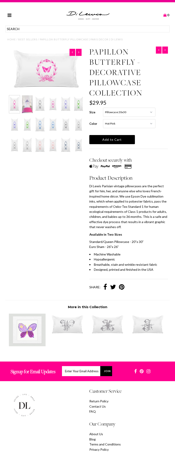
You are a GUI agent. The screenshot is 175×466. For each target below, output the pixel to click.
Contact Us (97, 406)
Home (11, 39)
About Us (96, 434)
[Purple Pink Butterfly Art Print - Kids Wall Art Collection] (27, 345)
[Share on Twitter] (113, 287)
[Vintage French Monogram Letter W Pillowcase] (67, 335)
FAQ (92, 411)
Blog (92, 439)
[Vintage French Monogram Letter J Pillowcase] (147, 335)
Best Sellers (27, 39)
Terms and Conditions (105, 444)
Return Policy (98, 401)
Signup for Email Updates (32, 371)
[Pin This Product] (121, 287)
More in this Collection (87, 307)
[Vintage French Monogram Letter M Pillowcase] (107, 335)
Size (92, 112)
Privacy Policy (99, 449)
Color (93, 123)
